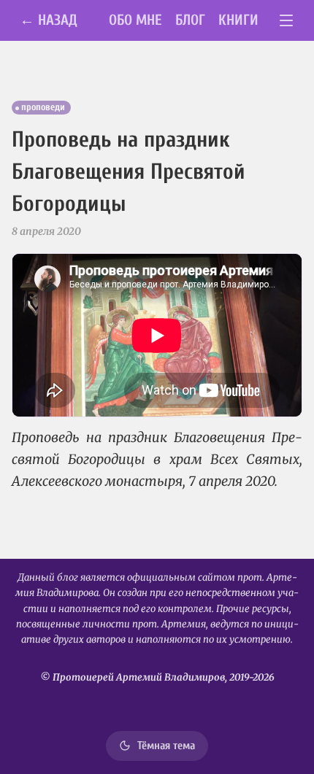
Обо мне (135, 20)
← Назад (48, 20)
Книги (238, 20)
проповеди (43, 107)
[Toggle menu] (287, 21)
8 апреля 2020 (46, 231)
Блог (190, 20)
